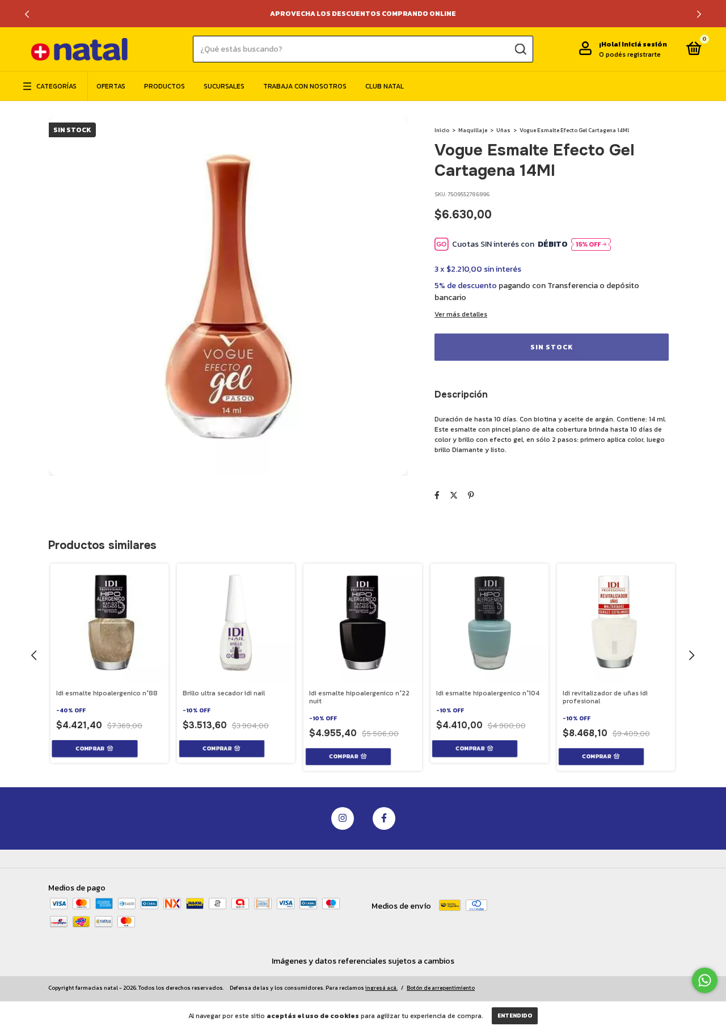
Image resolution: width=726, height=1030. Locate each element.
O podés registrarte (630, 54)
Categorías (56, 86)
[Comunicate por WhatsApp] (704, 980)
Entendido (514, 1015)
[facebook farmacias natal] (384, 818)
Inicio (441, 130)
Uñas (503, 130)
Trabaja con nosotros (305, 86)
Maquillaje (472, 130)
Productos (164, 86)
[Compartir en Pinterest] (471, 495)
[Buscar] (519, 49)
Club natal (384, 86)
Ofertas (110, 86)
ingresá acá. (381, 987)
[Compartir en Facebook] (437, 495)
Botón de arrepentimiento (441, 987)
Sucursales (224, 86)
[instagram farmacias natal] (342, 818)
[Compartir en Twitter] (454, 495)
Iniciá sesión (644, 44)
